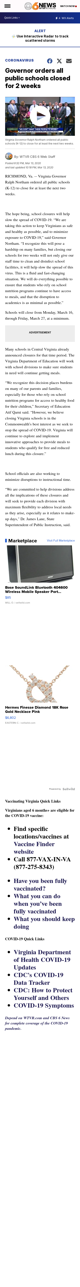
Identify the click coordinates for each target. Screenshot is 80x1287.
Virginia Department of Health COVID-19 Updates (42, 959)
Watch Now (67, 6)
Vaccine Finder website (34, 847)
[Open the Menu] (7, 6)
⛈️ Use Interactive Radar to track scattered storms (40, 38)
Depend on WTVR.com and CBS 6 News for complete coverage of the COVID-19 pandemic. (37, 1023)
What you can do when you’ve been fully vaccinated (38, 903)
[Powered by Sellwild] (69, 789)
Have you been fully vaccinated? (40, 884)
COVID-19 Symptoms (44, 1005)
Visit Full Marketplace (61, 540)
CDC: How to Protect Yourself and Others (43, 993)
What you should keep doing (44, 922)
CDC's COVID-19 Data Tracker (38, 978)
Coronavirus (19, 60)
